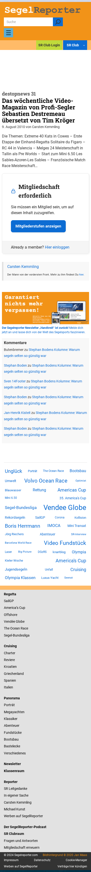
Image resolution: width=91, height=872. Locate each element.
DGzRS (42, 552)
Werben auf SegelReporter (23, 816)
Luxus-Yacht (49, 578)
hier (81, 274)
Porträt (32, 471)
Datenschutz (42, 860)
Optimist (80, 480)
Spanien (10, 680)
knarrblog (59, 552)
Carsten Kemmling (23, 266)
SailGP (40, 517)
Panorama (12, 698)
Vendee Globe (64, 507)
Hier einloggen (57, 247)
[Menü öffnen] (8, 32)
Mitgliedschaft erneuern (22, 847)
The (7, 628)
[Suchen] (58, 21)
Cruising (78, 569)
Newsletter (12, 764)
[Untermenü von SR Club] (84, 45)
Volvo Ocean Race (45, 480)
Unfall (49, 569)
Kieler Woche (14, 560)
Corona (60, 517)
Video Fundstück (65, 543)
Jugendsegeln (16, 569)
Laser (8, 552)
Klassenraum (14, 771)
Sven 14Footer (15, 381)
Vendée (9, 621)
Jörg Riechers (14, 534)
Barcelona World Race (18, 542)
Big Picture (25, 551)
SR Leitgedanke (15, 789)
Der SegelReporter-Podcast (25, 827)
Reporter (10, 782)
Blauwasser (13, 490)
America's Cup (71, 561)
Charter (9, 653)
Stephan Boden (15, 365)
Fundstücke (13, 733)
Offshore (10, 615)
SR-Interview (78, 534)
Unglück (13, 471)
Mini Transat (76, 526)
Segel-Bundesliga (21, 507)
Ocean (15, 628)
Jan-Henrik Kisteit (17, 413)
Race (24, 628)
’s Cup (20, 608)
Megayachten (14, 712)
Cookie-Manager (76, 860)
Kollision (80, 517)
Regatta (10, 594)
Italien (8, 687)
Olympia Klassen (20, 577)
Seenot (68, 577)
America (10, 608)
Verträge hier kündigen (72, 866)
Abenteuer (47, 534)
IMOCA (53, 525)
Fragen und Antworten (21, 841)
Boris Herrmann (22, 526)
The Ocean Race (53, 471)
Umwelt (10, 481)
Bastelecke (12, 746)
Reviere (9, 660)
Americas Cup (72, 490)
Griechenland (14, 674)
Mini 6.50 (11, 498)
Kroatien (10, 667)
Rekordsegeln (15, 517)
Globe (20, 621)
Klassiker (10, 719)
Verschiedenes (15, 753)
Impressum (11, 860)
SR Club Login (49, 45)
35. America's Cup (72, 498)
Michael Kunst (14, 809)
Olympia (79, 552)
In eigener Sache (16, 795)
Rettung (39, 490)
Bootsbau (78, 471)
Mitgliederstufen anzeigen (38, 226)
